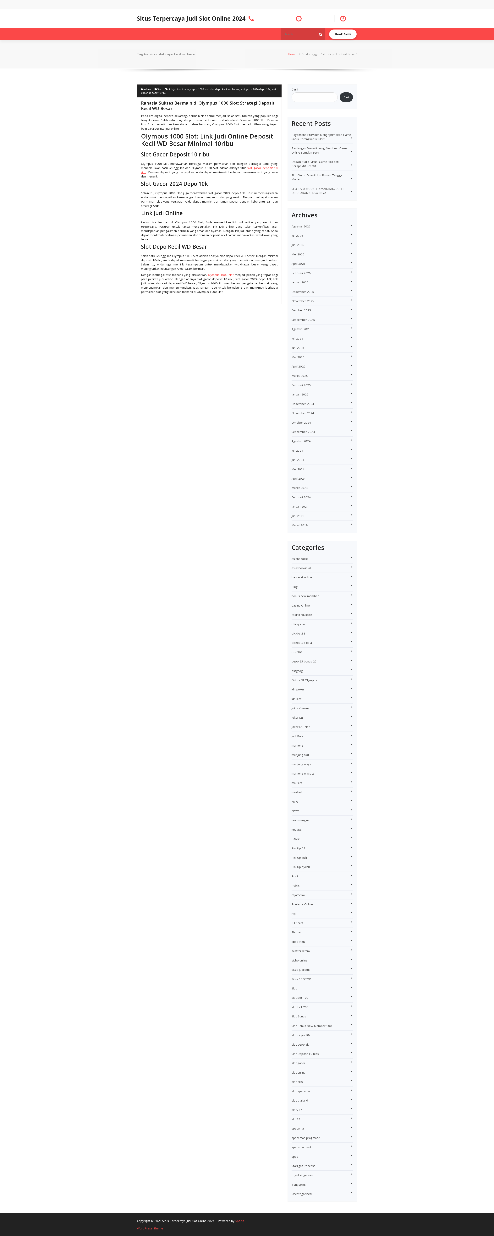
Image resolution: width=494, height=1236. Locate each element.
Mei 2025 (298, 357)
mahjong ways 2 (303, 773)
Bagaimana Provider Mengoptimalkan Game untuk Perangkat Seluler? (321, 137)
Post (295, 876)
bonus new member (305, 596)
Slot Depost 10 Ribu (305, 1054)
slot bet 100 (300, 997)
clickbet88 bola (302, 643)
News (295, 811)
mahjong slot (300, 755)
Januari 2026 (300, 282)
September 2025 (303, 320)
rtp (294, 914)
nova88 (297, 829)
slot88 (296, 1119)
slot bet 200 (300, 1007)
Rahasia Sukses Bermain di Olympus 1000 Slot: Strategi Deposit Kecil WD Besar (208, 105)
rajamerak (298, 895)
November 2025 (303, 301)
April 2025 (298, 366)
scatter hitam (301, 951)
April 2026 (298, 263)
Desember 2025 (303, 292)
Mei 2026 (298, 254)
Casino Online (301, 605)
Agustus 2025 (301, 329)
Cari (295, 89)
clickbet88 (298, 633)
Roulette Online (302, 904)
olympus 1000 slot (198, 89)
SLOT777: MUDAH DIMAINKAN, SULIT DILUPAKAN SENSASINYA (318, 191)
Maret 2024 (300, 488)
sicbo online (299, 960)
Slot (159, 89)
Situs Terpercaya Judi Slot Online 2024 (191, 18)
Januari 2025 (300, 394)
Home (292, 54)
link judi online (177, 89)
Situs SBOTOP (301, 979)
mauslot (297, 783)
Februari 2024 (301, 497)
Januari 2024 (300, 506)
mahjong (297, 745)
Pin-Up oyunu (301, 867)
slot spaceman (301, 1091)
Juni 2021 (298, 516)
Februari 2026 (301, 273)
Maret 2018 (300, 525)
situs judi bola (301, 970)
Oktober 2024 (301, 422)
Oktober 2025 (301, 310)
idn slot (297, 699)
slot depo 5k (300, 1044)
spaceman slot (301, 1147)
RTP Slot (298, 923)
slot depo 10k (301, 1035)
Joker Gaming (301, 708)
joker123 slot (301, 727)
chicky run (298, 624)
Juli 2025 (297, 338)
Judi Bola (297, 736)
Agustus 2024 (301, 441)
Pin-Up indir (299, 857)
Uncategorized (302, 1194)
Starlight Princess (304, 1166)
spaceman (298, 1128)
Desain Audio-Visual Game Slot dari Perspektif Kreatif (315, 164)
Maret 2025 (300, 376)
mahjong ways (301, 764)
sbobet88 (298, 942)
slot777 (297, 1110)
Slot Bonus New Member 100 (312, 1026)
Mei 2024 (298, 469)
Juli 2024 (297, 450)
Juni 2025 (298, 348)
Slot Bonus (299, 1016)
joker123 (298, 717)
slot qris (297, 1082)
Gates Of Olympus (304, 680)
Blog (295, 587)
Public (295, 885)
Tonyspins (299, 1184)
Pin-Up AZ (298, 848)
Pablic (295, 839)
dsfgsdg (297, 671)
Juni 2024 (298, 460)
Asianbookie (300, 559)
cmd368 (297, 652)
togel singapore (302, 1175)
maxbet (297, 792)
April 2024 (298, 478)
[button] (320, 34)
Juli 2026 (297, 235)
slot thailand (300, 1100)
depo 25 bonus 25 (304, 661)
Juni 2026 (298, 245)
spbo (295, 1156)
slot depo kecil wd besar (224, 89)
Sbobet (296, 932)
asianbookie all (301, 568)
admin (147, 89)
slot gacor (298, 1063)
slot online (298, 1072)
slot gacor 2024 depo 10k (255, 89)
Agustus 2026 (301, 226)
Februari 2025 (301, 385)
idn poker (298, 689)
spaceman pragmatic (306, 1138)
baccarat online (302, 577)
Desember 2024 (303, 404)
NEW (295, 801)
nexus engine (301, 820)
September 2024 (303, 432)
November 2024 (303, 413)
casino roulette (302, 615)
